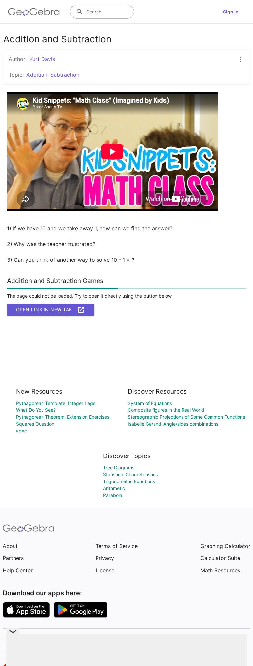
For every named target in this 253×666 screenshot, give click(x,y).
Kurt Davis (42, 59)
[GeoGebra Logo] (34, 12)
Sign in (231, 11)
